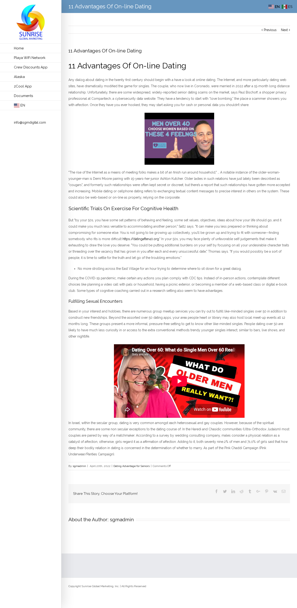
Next (284, 30)
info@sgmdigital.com (30, 122)
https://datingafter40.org (141, 239)
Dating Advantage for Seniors (131, 466)
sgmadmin (79, 466)
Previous (270, 30)
